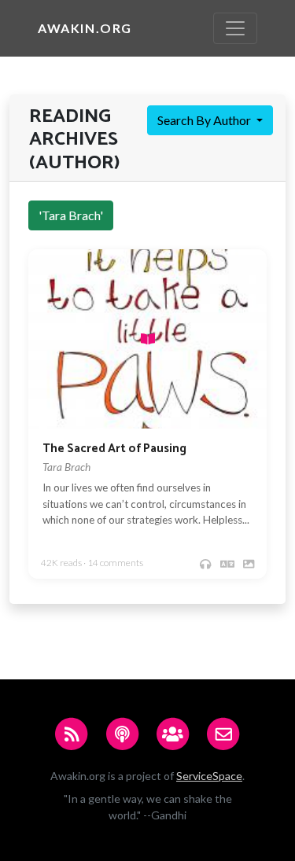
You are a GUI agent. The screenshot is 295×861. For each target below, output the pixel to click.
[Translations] (227, 563)
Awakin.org (85, 27)
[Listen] (205, 563)
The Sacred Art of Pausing (114, 448)
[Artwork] (248, 563)
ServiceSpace (209, 775)
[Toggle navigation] (235, 28)
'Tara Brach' (71, 215)
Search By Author (205, 119)
